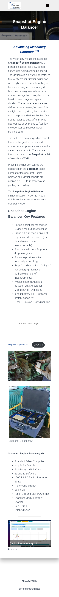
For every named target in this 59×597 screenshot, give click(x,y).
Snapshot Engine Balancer (19, 345)
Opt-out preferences (29, 589)
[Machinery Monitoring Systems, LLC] (15, 5)
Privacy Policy (29, 581)
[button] (8, 549)
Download (38, 345)
